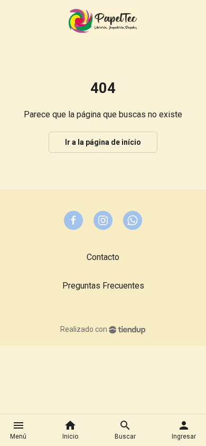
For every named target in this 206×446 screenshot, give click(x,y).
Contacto (103, 257)
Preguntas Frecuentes (103, 286)
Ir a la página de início (103, 142)
